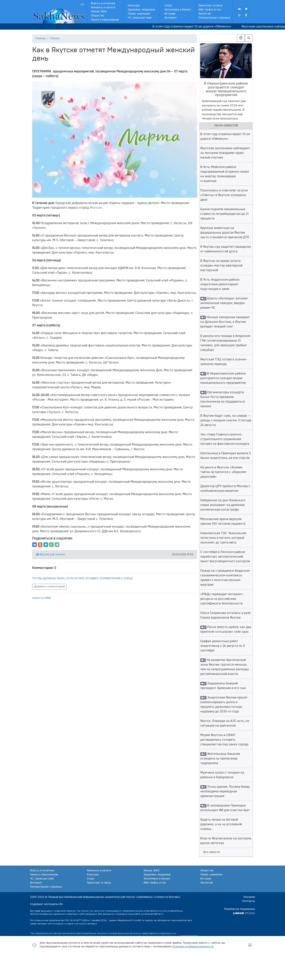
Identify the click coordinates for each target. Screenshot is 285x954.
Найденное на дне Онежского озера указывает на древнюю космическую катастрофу (222, 505)
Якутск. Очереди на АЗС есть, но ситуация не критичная (224, 723)
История (169, 13)
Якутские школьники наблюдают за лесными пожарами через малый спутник (225, 153)
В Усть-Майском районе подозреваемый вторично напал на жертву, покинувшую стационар (224, 174)
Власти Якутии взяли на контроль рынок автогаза (225, 841)
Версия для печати (52, 554)
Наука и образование (105, 19)
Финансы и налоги (103, 7)
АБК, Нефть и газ (209, 9)
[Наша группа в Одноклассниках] (246, 14)
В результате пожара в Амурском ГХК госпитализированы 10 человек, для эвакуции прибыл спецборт (225, 342)
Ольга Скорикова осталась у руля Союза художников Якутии (225, 615)
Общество (97, 15)
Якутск (95, 207)
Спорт (168, 5)
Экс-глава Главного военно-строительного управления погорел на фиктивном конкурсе (224, 439)
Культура (134, 5)
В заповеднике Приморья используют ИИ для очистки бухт (225, 808)
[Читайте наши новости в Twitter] (246, 8)
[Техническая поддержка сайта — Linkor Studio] (244, 913)
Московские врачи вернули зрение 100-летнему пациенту (222, 521)
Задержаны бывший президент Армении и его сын (223, 686)
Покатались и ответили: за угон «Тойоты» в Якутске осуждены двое (224, 195)
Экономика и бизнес (177, 9)
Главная (40, 38)
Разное (55, 38)
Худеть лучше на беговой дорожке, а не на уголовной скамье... (221, 824)
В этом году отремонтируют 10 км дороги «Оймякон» (179, 26)
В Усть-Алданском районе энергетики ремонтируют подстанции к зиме (220, 284)
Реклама (249, 897)
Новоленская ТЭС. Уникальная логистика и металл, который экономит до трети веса (223, 538)
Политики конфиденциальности (192, 946)
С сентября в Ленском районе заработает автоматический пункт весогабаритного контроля (225, 556)
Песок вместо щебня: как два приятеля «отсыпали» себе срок (225, 629)
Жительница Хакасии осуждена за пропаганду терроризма (220, 758)
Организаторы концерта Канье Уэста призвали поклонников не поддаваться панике (222, 399)
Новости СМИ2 (41, 598)
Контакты (248, 901)
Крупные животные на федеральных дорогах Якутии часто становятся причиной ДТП (224, 232)
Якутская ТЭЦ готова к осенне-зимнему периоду (223, 362)
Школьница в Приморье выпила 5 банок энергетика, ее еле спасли (225, 455)
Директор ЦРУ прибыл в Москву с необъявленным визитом (225, 488)
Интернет (170, 17)
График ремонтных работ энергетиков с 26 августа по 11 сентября (222, 646)
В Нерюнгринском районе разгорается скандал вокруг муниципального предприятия (223, 378)
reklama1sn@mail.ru (154, 914)
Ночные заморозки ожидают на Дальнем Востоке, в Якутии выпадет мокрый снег (225, 322)
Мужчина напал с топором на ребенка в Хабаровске (222, 775)
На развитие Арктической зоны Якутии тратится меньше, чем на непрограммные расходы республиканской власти (224, 666)
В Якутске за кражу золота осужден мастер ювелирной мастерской (221, 265)
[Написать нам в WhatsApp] (239, 14)
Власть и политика (103, 3)
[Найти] (249, 38)
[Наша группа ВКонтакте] (239, 8)
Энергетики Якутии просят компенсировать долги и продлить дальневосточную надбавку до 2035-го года (224, 704)
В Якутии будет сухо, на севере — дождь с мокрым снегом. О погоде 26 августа (225, 420)
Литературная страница (214, 17)
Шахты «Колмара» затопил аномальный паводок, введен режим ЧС (224, 303)
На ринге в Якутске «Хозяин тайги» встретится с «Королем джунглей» (223, 472)
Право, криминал (139, 13)
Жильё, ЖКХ (99, 11)
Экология (204, 13)
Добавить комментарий (49, 586)
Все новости (211, 852)
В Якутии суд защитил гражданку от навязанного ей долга (225, 249)
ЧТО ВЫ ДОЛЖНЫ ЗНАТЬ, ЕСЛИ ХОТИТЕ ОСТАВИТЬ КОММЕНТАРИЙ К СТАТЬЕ (82, 578)
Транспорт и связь (210, 5)
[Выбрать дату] (241, 38)
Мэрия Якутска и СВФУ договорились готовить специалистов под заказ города (224, 740)
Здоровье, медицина (141, 9)
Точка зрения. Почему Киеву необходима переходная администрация (225, 791)
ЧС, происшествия (140, 17)
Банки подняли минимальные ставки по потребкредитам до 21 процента (224, 214)
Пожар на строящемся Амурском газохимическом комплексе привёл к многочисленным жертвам (225, 577)
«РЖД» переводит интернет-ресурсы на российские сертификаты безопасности (222, 599)
